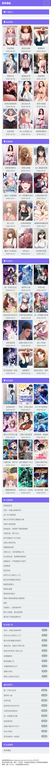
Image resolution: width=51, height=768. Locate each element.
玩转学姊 (10, 131)
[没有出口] (25, 238)
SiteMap (30, 760)
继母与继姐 (41, 103)
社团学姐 (10, 48)
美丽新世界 (26, 76)
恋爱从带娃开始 (41, 462)
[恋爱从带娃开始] (41, 449)
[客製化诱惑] (25, 155)
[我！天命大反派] (10, 274)
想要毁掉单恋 (10, 490)
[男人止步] (10, 210)
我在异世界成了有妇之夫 (13, 650)
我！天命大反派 (10, 287)
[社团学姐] (10, 35)
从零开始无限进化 (26, 315)
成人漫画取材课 (41, 167)
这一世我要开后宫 (26, 195)
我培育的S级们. (9, 593)
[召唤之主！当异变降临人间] (25, 477)
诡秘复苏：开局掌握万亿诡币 (14, 561)
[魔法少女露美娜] (10, 182)
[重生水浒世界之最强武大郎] (10, 421)
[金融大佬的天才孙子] (25, 330)
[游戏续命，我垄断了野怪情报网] (41, 421)
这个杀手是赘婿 (41, 406)
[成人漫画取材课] (41, 155)
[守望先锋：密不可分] (10, 449)
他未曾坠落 (10, 342)
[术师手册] (41, 274)
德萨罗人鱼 (26, 287)
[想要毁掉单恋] (10, 477)
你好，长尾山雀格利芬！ (13, 510)
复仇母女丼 (26, 103)
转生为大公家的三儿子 (12, 575)
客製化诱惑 (26, 167)
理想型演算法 (41, 131)
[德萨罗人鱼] (25, 274)
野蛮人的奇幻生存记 (11, 676)
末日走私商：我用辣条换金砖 (14, 556)
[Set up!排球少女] (25, 118)
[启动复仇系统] (41, 238)
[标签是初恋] (10, 394)
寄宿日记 (10, 76)
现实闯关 (6, 570)
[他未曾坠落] (10, 330)
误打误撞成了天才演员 (12, 538)
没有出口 (25, 251)
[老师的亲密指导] (10, 91)
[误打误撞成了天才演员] (25, 449)
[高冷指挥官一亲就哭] (10, 357)
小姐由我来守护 (41, 195)
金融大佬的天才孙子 (11, 726)
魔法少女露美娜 (10, 195)
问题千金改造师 (26, 434)
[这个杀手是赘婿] (41, 394)
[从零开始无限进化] (25, 302)
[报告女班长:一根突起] (41, 357)
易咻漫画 (6, 3)
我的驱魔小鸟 (9, 661)
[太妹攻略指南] (25, 210)
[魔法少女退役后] (10, 238)
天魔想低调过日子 (11, 666)
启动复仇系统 (41, 251)
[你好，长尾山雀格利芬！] (25, 394)
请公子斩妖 (41, 342)
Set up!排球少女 (26, 131)
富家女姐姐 (26, 48)
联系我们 (36, 760)
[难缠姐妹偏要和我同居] (41, 210)
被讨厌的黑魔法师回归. (12, 579)
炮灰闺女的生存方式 (11, 705)
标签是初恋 (10, 406)
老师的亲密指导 (10, 103)
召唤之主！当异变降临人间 (13, 552)
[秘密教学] (41, 35)
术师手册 (41, 287)
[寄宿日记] (10, 63)
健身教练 (41, 76)
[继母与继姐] (41, 91)
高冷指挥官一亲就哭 (11, 736)
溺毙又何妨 (8, 671)
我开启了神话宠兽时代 (12, 616)
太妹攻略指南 (26, 223)
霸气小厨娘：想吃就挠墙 (13, 612)
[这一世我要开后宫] (25, 182)
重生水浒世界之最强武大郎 (13, 519)
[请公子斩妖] (41, 330)
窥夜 (5, 603)
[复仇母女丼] (25, 91)
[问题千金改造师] (25, 421)
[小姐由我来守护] (41, 182)
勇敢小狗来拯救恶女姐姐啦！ (14, 598)
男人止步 (10, 223)
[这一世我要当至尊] (41, 302)
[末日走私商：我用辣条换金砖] (41, 477)
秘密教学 (41, 48)
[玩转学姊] (10, 118)
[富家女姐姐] (25, 35)
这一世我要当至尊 (41, 315)
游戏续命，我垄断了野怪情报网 (15, 528)
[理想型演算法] (41, 118)
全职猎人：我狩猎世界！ (13, 607)
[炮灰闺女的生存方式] (10, 302)
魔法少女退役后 (10, 251)
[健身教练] (41, 63)
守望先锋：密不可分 (11, 533)
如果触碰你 (8, 656)
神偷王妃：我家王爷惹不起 (14, 645)
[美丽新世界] (25, 63)
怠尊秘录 (6, 565)
